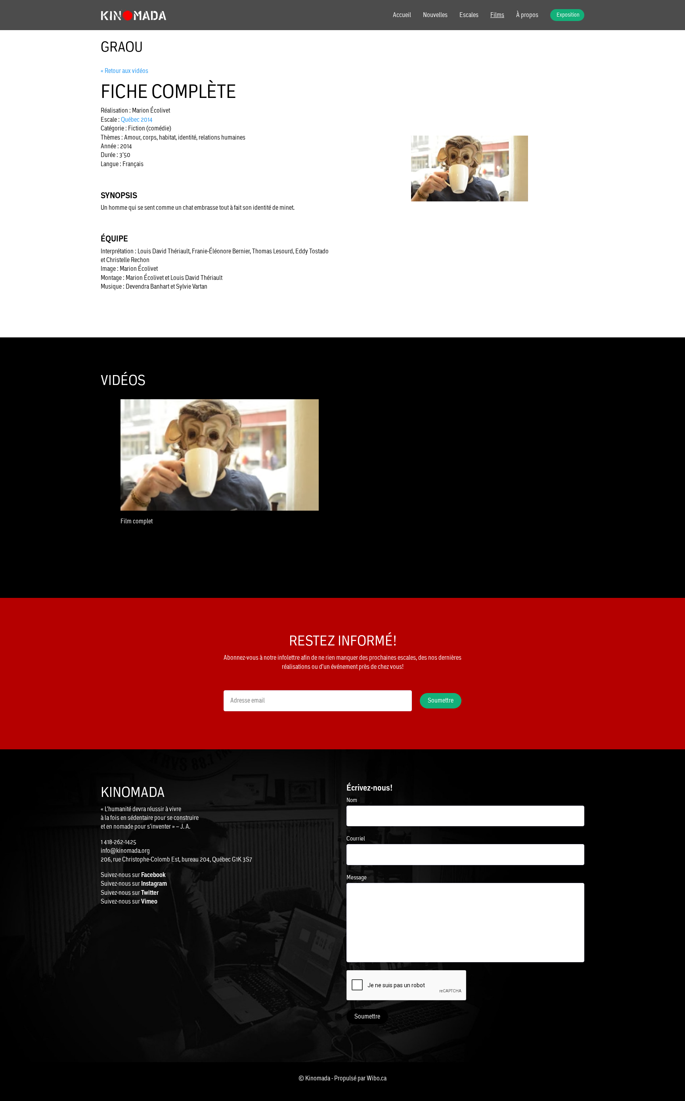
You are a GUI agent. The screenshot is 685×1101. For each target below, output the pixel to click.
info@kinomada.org (125, 850)
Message (356, 877)
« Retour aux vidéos (124, 70)
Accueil (402, 15)
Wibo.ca (377, 1078)
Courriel (355, 838)
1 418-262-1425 (118, 841)
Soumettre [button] (440, 700)
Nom (351, 800)
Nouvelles (435, 15)
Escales (468, 15)
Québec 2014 (137, 119)
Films (497, 15)
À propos (527, 15)
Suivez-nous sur (133, 874)
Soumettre (367, 1016)
